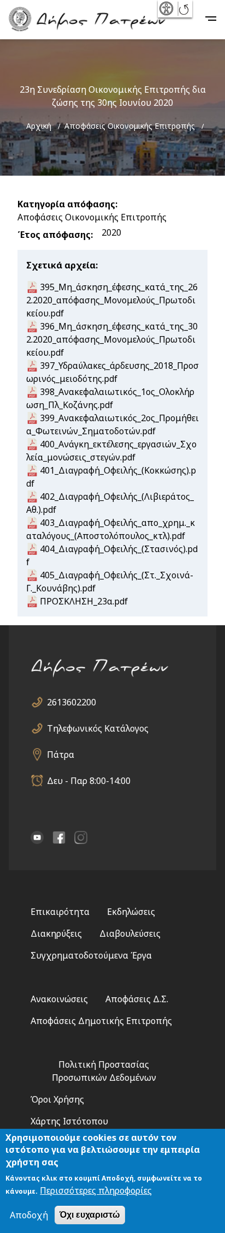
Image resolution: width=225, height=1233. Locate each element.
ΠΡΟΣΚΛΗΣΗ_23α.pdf (84, 601)
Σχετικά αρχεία (61, 265)
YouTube (37, 837)
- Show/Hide (167, 9)
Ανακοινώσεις (59, 999)
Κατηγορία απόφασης (66, 204)
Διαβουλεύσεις (130, 933)
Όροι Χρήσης (57, 1099)
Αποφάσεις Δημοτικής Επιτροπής (101, 1021)
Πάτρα (60, 755)
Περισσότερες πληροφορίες (96, 1190)
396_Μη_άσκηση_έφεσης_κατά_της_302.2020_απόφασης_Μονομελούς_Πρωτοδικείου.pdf (112, 339)
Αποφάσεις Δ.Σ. (136, 999)
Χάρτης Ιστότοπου (69, 1121)
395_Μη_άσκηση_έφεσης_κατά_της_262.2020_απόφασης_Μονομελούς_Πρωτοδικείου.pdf (112, 300)
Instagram (80, 837)
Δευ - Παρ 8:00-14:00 (89, 781)
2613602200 (71, 702)
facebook (59, 837)
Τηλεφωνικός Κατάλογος (98, 728)
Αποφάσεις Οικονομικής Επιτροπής (129, 126)
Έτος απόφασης (54, 235)
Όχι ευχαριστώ (90, 1214)
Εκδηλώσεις (131, 912)
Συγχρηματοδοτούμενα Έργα (91, 955)
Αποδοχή (29, 1215)
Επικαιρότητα (60, 912)
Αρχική (38, 126)
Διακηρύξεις (56, 933)
